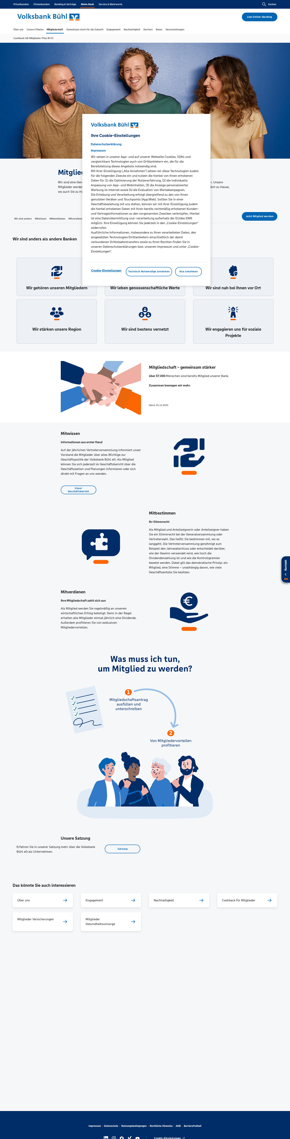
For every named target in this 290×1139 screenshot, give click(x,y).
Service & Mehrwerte (110, 4)
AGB (178, 1126)
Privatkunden (21, 4)
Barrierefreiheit (192, 1126)
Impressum (95, 1126)
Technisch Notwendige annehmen (149, 271)
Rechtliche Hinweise (161, 1126)
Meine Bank (87, 4)
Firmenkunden (42, 4)
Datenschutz (111, 1126)
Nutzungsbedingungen (134, 1126)
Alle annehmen (188, 271)
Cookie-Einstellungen (106, 271)
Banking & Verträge (65, 4)
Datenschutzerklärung (106, 144)
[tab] (18, 30)
